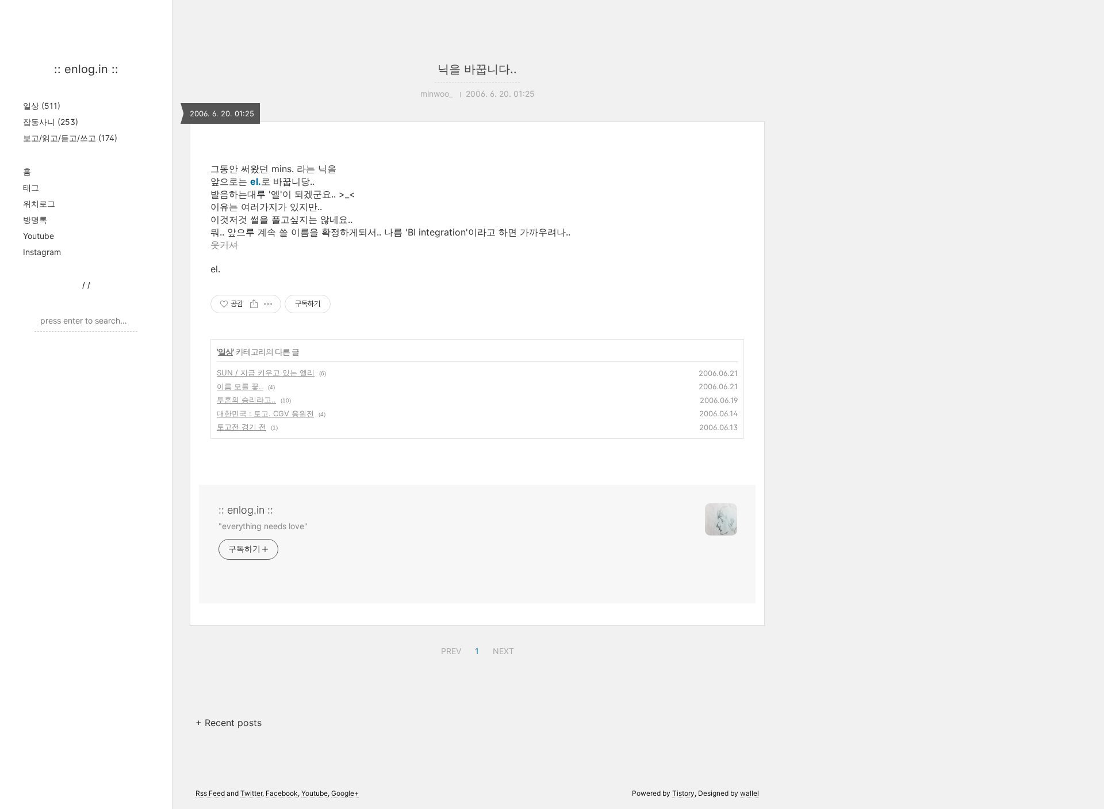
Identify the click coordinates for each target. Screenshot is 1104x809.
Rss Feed (210, 793)
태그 (31, 187)
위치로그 (39, 203)
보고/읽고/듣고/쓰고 (70, 138)
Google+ (345, 793)
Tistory (683, 793)
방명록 (35, 220)
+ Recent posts (228, 722)
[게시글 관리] (268, 304)
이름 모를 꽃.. (240, 386)
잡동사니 (50, 122)
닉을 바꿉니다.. (477, 69)
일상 (41, 106)
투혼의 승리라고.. (246, 399)
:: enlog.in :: (86, 69)
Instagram (42, 252)
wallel (749, 793)
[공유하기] (254, 304)
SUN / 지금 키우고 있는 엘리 (266, 372)
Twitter (251, 793)
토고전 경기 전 (241, 426)
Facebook (282, 793)
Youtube (38, 236)
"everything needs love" (263, 526)
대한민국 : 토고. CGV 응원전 (265, 413)
